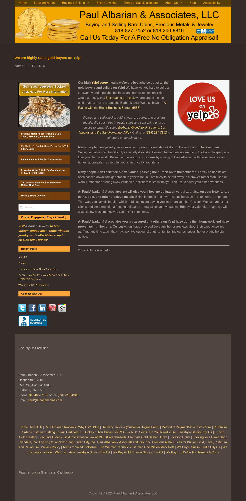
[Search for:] (44, 207)
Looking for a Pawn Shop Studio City (37, 269)
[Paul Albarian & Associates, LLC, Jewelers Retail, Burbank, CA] (32, 320)
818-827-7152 (38, 395)
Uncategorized (99, 250)
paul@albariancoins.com (45, 400)
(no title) (22, 257)
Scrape (22, 263)
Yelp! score (99, 82)
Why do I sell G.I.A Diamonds (33, 285)
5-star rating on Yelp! (120, 97)
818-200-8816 (69, 395)
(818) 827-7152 (156, 132)
